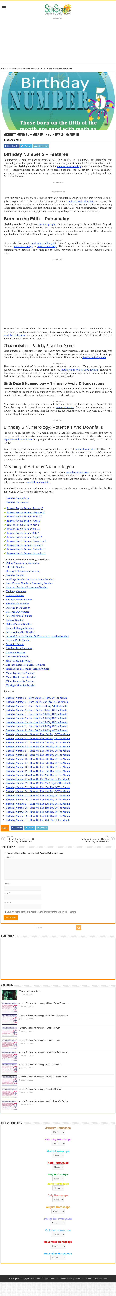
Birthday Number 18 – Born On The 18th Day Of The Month (38, 767)
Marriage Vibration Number (21, 685)
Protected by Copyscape (96, 1278)
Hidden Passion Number (19, 624)
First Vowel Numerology (19, 660)
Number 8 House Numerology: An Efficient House (40, 1064)
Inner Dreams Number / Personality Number (29, 583)
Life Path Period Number (19, 648)
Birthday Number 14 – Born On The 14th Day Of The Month (38, 750)
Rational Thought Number (20, 628)
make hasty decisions (77, 472)
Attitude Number (15, 595)
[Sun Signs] (58, 9)
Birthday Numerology (17, 498)
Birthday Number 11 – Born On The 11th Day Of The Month (38, 738)
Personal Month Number (19, 615)
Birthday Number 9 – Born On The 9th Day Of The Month (36, 730)
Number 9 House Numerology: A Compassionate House (43, 1077)
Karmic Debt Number (17, 603)
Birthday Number (15, 575)
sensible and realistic (38, 482)
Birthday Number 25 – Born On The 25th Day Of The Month (38, 795)
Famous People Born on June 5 (23, 528)
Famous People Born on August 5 (24, 537)
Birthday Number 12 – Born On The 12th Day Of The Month (38, 742)
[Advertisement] (58, 958)
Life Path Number (15, 567)
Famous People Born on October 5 (25, 545)
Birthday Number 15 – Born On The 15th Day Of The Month (38, 754)
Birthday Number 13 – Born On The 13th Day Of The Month (38, 746)
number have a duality (69, 166)
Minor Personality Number (20, 681)
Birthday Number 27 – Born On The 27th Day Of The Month (38, 803)
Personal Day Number (17, 611)
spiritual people (46, 224)
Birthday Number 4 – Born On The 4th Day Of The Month (36, 710)
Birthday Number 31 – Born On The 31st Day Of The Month (38, 820)
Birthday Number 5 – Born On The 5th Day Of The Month (36, 714)
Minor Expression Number (20, 672)
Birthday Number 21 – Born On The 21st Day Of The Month (38, 779)
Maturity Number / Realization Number (27, 587)
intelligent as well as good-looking (79, 369)
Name (7, 884)
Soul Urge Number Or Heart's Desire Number (30, 579)
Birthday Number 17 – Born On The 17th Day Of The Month (38, 763)
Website (7, 902)
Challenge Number (16, 591)
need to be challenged (43, 243)
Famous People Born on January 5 (25, 508)
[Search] (78, 927)
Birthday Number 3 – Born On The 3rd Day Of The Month (36, 706)
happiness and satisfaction (18, 439)
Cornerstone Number (17, 656)
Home (5, 69)
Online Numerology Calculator (22, 563)
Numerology (15, 69)
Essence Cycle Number (18, 640)
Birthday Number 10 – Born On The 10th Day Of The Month (38, 734)
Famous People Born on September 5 (26, 541)
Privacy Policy (66, 1278)
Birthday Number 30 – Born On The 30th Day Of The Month (38, 815)
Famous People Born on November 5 (26, 549)
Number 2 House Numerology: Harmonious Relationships (43, 1052)
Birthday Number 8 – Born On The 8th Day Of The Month (36, 726)
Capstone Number (15, 652)
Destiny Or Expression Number (22, 571)
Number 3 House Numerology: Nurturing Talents (39, 1040)
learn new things (23, 246)
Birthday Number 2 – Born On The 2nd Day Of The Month (37, 701)
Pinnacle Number (15, 644)
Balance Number (15, 620)
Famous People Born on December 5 (26, 553)
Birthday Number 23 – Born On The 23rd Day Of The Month (38, 787)
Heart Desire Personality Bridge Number (27, 668)
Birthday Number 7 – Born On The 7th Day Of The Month (36, 722)
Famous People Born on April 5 (23, 520)
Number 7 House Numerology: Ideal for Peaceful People (43, 1101)
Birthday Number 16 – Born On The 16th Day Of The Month (38, 758)
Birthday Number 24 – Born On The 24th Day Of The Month (38, 791)
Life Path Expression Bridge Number (25, 664)
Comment (8, 857)
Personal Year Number (18, 607)
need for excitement (14, 335)
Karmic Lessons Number (19, 599)
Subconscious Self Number (20, 632)
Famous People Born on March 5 (24, 516)
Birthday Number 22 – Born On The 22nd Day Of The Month (38, 783)
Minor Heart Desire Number (21, 677)
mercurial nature (65, 407)
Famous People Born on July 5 (23, 532)
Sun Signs (13, 1278)
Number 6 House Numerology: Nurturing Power (39, 1028)
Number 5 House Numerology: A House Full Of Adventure (44, 1003)
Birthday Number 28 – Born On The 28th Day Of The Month (38, 807)
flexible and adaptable (94, 357)
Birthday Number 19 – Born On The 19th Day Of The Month (38, 771)
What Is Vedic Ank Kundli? (30, 991)
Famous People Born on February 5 (25, 512)
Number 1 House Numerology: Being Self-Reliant (40, 1089)
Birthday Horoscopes (17, 502)
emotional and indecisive (80, 201)
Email (7, 893)
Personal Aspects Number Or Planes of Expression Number (37, 636)
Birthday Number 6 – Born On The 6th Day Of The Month (36, 718)
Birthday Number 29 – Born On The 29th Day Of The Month (38, 811)
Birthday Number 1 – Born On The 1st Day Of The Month (36, 697)
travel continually (47, 246)
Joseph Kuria (14, 139)
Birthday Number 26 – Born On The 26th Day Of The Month (38, 799)
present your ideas (86, 449)
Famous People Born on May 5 (23, 524)
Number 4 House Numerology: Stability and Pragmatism (43, 1016)
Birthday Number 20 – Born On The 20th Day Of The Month (38, 775)
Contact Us (79, 1278)
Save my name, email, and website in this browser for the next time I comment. (41, 912)
